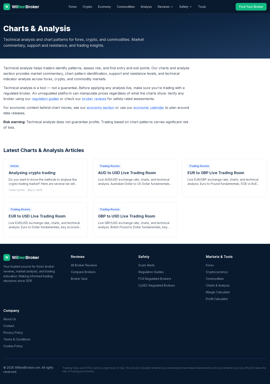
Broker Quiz (79, 278)
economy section (100, 107)
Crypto (87, 6)
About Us (9, 319)
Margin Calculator (218, 292)
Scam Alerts (146, 265)
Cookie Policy (13, 346)
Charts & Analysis (218, 285)
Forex (73, 6)
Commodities (126, 6)
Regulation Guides (151, 272)
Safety (183, 6)
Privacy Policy (13, 332)
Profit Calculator (217, 299)
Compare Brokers (83, 272)
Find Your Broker (251, 6)
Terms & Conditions (16, 339)
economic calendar (149, 107)
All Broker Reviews (84, 265)
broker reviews (94, 99)
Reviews (164, 6)
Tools (202, 6)
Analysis (146, 6)
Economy (104, 6)
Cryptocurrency (217, 272)
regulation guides (45, 99)
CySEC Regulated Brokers (156, 285)
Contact (8, 326)
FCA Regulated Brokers (154, 278)
